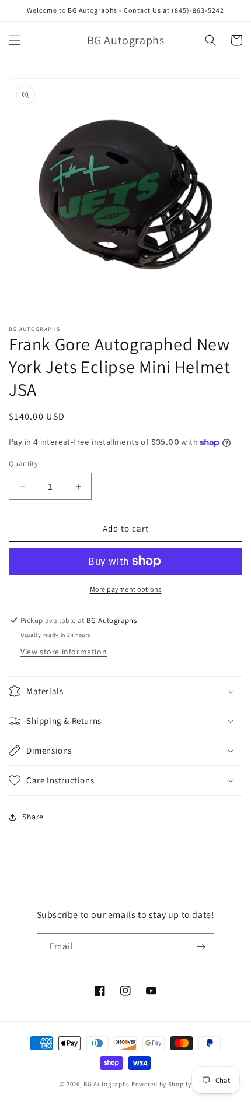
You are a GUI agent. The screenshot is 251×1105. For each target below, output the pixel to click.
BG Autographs (106, 1084)
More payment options (126, 589)
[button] (14, 40)
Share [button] (33, 816)
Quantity (23, 464)
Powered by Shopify (161, 1084)
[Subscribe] (201, 946)
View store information (63, 651)
